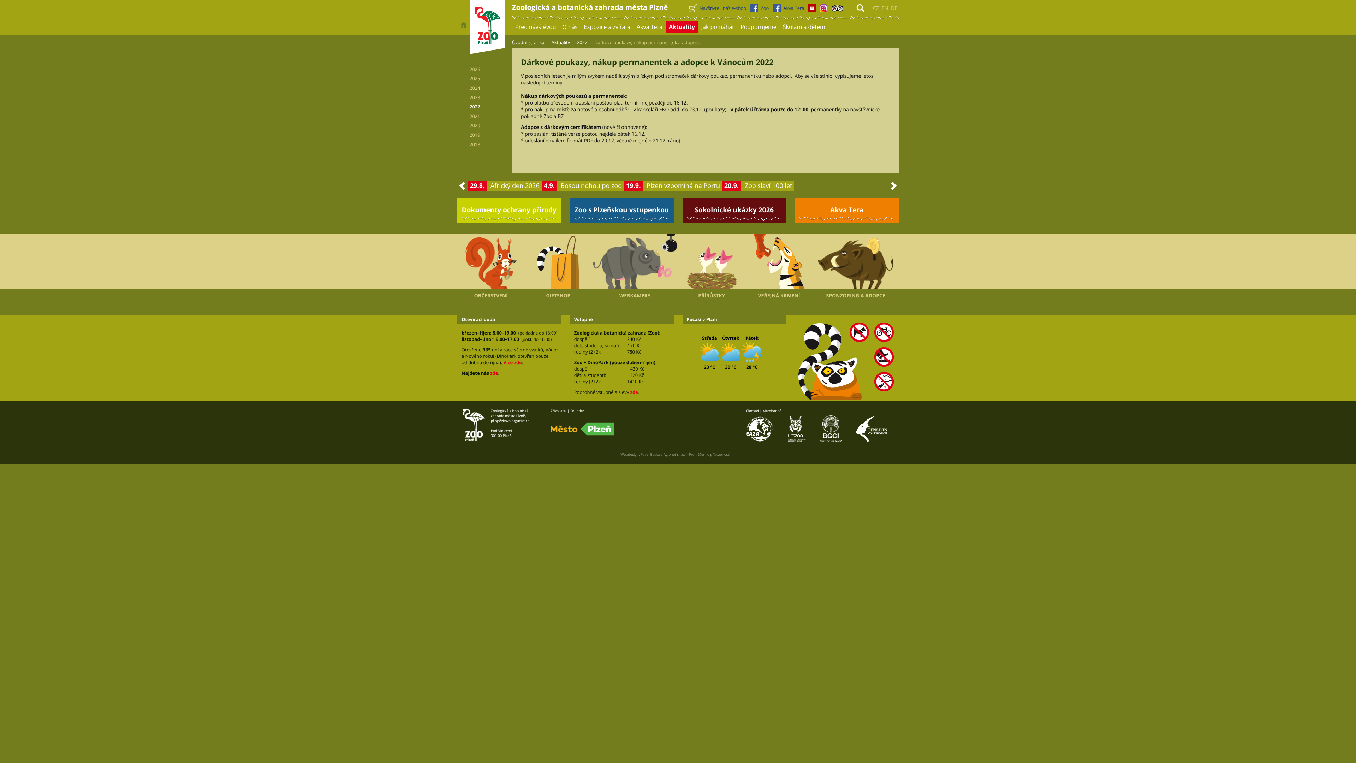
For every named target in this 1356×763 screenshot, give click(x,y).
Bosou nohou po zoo (591, 186)
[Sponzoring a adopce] (856, 261)
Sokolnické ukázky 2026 (734, 209)
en (885, 8)
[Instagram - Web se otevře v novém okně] (823, 10)
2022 (582, 42)
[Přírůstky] (711, 261)
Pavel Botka (650, 454)
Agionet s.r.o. (674, 454)
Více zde (512, 362)
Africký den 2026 (515, 186)
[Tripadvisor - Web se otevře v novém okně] (837, 10)
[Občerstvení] (491, 261)
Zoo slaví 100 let (768, 186)
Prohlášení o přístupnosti (709, 454)
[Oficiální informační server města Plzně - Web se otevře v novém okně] (582, 429)
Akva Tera (846, 209)
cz (876, 8)
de (894, 8)
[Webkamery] (635, 261)
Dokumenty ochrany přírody (509, 209)
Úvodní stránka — (531, 42)
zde (494, 373)
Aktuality (561, 42)
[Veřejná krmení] (779, 261)
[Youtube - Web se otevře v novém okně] (812, 10)
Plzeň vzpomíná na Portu (683, 186)
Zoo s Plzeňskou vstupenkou (622, 209)
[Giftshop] (558, 261)
